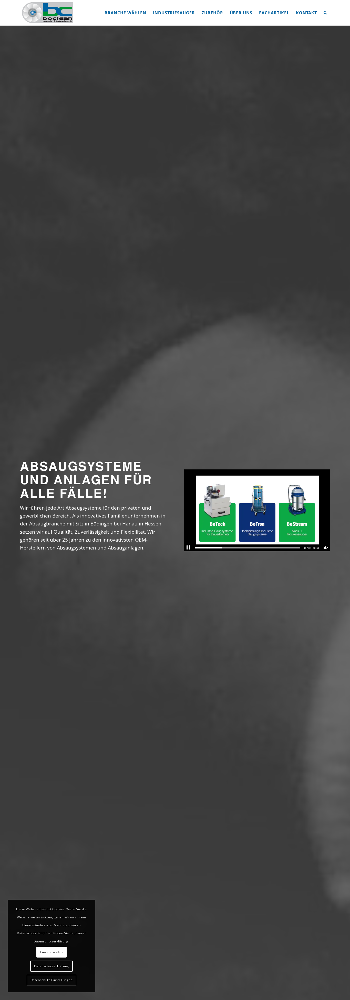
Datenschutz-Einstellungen (51, 980)
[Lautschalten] (325, 547)
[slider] (247, 547)
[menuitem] (125, 13)
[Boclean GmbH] (48, 13)
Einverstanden (51, 952)
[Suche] (325, 13)
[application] (257, 510)
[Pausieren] (188, 547)
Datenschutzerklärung (51, 966)
